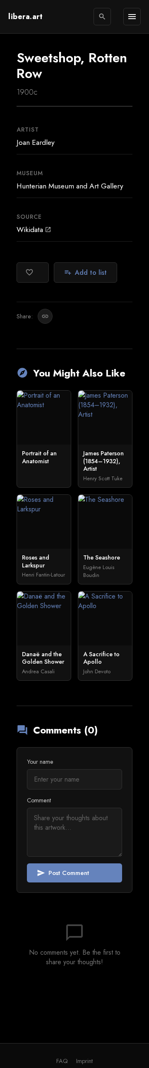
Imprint (84, 1061)
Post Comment (63, 872)
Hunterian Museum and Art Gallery (70, 186)
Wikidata (34, 229)
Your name (40, 762)
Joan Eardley (36, 142)
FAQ (62, 1061)
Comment (39, 800)
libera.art (25, 16)
